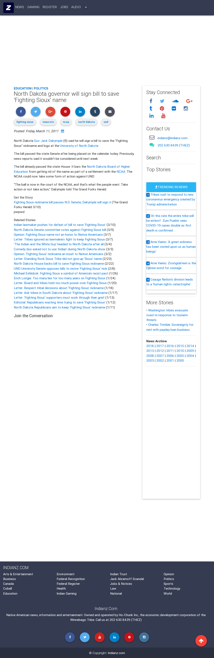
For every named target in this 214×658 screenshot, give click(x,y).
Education (23, 88)
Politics (41, 88)
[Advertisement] (107, 52)
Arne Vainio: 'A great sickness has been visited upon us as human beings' (171, 247)
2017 (160, 346)
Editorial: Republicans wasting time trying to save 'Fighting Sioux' (60, 302)
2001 (170, 360)
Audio (76, 7)
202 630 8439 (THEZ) (174, 145)
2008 (150, 356)
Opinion (169, 574)
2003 (150, 360)
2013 (150, 351)
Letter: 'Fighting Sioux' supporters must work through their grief (59, 297)
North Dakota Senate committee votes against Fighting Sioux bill (60, 230)
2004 (190, 356)
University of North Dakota (79, 145)
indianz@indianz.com (172, 138)
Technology (172, 588)
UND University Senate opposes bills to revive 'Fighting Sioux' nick (61, 268)
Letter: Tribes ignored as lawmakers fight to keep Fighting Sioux (60, 239)
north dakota (86, 122)
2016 (170, 346)
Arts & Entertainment (18, 574)
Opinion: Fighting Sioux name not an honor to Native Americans (59, 234)
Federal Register (68, 583)
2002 (160, 360)
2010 (180, 351)
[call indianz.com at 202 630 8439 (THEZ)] (152, 144)
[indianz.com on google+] (189, 101)
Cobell (7, 588)
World (168, 593)
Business (9, 579)
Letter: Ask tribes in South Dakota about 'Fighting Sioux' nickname (61, 293)
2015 (180, 346)
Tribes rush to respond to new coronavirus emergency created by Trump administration (170, 199)
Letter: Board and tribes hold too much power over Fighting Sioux (61, 283)
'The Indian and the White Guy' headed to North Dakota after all (59, 244)
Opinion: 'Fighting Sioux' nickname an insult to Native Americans (59, 254)
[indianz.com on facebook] (151, 101)
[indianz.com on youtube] (163, 115)
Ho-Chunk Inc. (129, 615)
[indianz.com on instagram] (186, 108)
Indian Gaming (66, 593)
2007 (160, 356)
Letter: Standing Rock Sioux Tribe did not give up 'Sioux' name (58, 259)
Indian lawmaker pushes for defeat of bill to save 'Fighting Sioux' (60, 225)
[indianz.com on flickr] (174, 108)
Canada (8, 583)
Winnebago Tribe (82, 620)
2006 (170, 356)
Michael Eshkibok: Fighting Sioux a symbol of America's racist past (61, 273)
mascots (48, 122)
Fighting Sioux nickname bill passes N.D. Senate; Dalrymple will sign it (63, 202)
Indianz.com (116, 653)
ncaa (66, 122)
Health (61, 588)
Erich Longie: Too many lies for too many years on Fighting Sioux (60, 278)
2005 (180, 356)
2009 (190, 351)
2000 (180, 360)
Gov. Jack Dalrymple (48, 140)
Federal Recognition (71, 579)
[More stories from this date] (62, 131)
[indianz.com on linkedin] (152, 115)
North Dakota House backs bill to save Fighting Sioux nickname (59, 263)
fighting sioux (24, 122)
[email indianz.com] (152, 137)
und (106, 122)
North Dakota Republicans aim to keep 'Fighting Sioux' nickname (60, 307)
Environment (65, 574)
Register (50, 7)
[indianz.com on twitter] (163, 101)
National (116, 593)
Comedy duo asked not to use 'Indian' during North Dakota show (60, 249)
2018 (150, 346)
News (19, 7)
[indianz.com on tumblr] (151, 108)
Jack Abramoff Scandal (127, 579)
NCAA (121, 171)
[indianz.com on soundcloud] (176, 101)
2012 (160, 351)
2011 (170, 351)
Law (113, 588)
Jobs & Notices (121, 583)
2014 (190, 346)
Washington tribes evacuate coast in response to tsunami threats (167, 315)
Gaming (33, 7)
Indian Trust (118, 574)
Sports (168, 583)
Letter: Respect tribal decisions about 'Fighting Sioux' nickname (59, 288)
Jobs (64, 7)
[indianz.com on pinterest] (162, 108)
